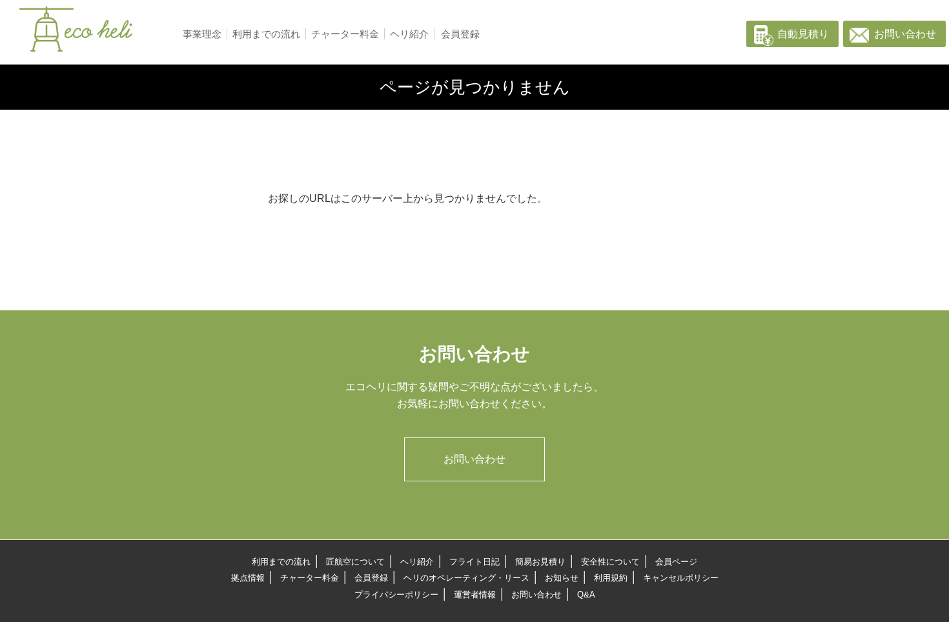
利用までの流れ (266, 33)
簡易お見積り (540, 562)
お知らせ (561, 578)
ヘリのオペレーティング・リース (466, 578)
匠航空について (355, 562)
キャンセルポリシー (681, 578)
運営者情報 (475, 594)
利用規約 (611, 578)
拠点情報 (248, 578)
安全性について (610, 562)
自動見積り (803, 33)
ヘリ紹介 (409, 33)
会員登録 (460, 33)
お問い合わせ (905, 33)
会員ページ (676, 562)
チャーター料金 (345, 33)
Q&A (586, 594)
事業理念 (202, 33)
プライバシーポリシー (396, 594)
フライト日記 (474, 562)
